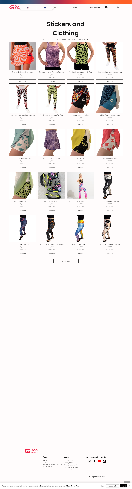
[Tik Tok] (104, 461)
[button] (74, 7)
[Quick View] (22, 56)
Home (45, 460)
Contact (46, 462)
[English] (27, 8)
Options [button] (102, 486)
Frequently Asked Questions (52, 464)
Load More (66, 261)
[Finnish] (45, 8)
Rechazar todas (112, 486)
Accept (124, 486)
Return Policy (47, 466)
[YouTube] (99, 461)
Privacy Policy (75, 486)
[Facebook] (94, 461)
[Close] (130, 485)
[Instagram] (89, 461)
